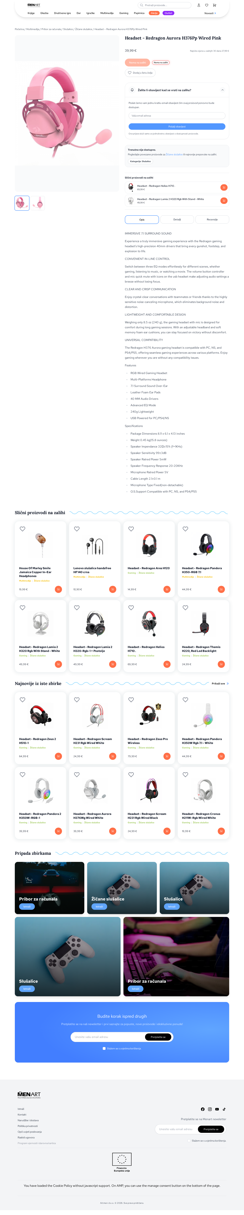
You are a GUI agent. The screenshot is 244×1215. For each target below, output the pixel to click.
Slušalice (68, 29)
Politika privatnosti (28, 1126)
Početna (19, 29)
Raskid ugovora (26, 1137)
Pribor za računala (51, 29)
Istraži (27, 906)
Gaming (132, 573)
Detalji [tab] (177, 219)
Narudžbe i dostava (28, 1120)
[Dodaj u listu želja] (22, 529)
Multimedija (32, 29)
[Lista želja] (206, 5)
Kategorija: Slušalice (140, 161)
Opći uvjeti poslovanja (30, 1131)
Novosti (209, 13)
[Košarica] (214, 5)
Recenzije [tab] (212, 219)
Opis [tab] (142, 219)
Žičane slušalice (83, 29)
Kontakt (22, 1114)
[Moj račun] (199, 5)
